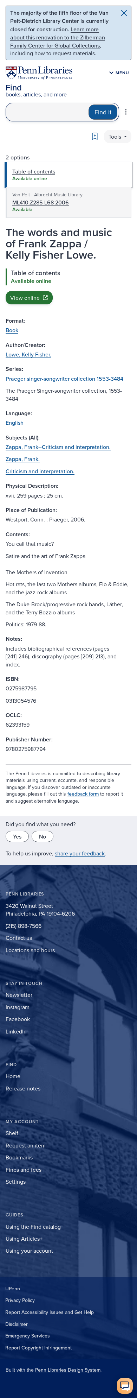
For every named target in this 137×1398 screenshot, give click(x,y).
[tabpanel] (68, 286)
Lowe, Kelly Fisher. (28, 354)
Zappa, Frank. (23, 459)
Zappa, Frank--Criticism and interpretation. (58, 447)
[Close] (124, 13)
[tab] (68, 175)
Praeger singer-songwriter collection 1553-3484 (64, 378)
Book (12, 330)
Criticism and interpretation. (40, 471)
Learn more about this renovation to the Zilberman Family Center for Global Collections (57, 37)
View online (25, 298)
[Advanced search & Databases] (125, 112)
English (15, 422)
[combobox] (47, 112)
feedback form (83, 793)
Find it (102, 112)
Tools (116, 136)
